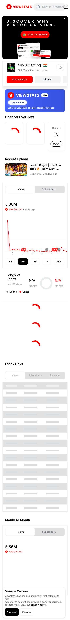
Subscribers (49, 189)
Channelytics (19, 79)
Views (21, 189)
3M (35, 261)
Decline (26, 612)
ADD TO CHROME (37, 34)
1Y (47, 261)
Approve (11, 612)
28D (23, 261)
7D (10, 261)
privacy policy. (39, 604)
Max (59, 261)
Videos (48, 79)
